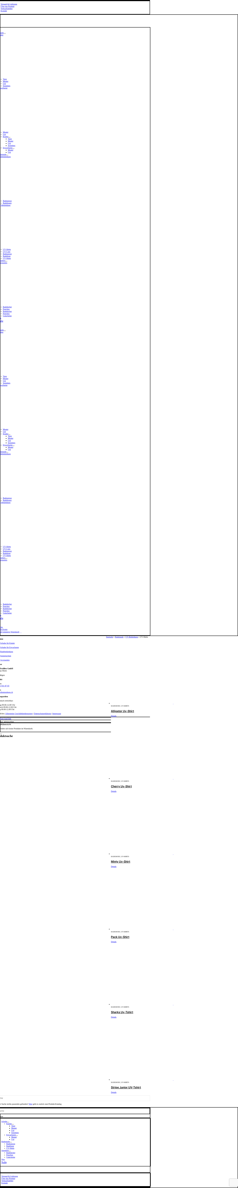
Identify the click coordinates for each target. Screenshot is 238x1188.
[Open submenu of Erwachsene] (13, 148)
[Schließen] (1, 733)
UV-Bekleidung (131, 637)
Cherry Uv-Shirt (121, 786)
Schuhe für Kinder (7, 643)
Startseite (109, 637)
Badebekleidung (6, 652)
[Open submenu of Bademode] (7, 155)
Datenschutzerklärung (42, 714)
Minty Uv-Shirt (120, 861)
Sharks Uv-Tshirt (122, 1012)
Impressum (56, 714)
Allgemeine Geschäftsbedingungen (19, 714)
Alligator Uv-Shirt (122, 711)
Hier (30, 1104)
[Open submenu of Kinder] (9, 137)
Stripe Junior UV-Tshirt (126, 1087)
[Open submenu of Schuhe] (5, 33)
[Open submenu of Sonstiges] (6, 261)
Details (113, 716)
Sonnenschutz (5, 656)
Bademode (119, 637)
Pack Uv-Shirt (120, 937)
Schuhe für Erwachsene (9, 647)
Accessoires (5, 660)
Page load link (5, 719)
